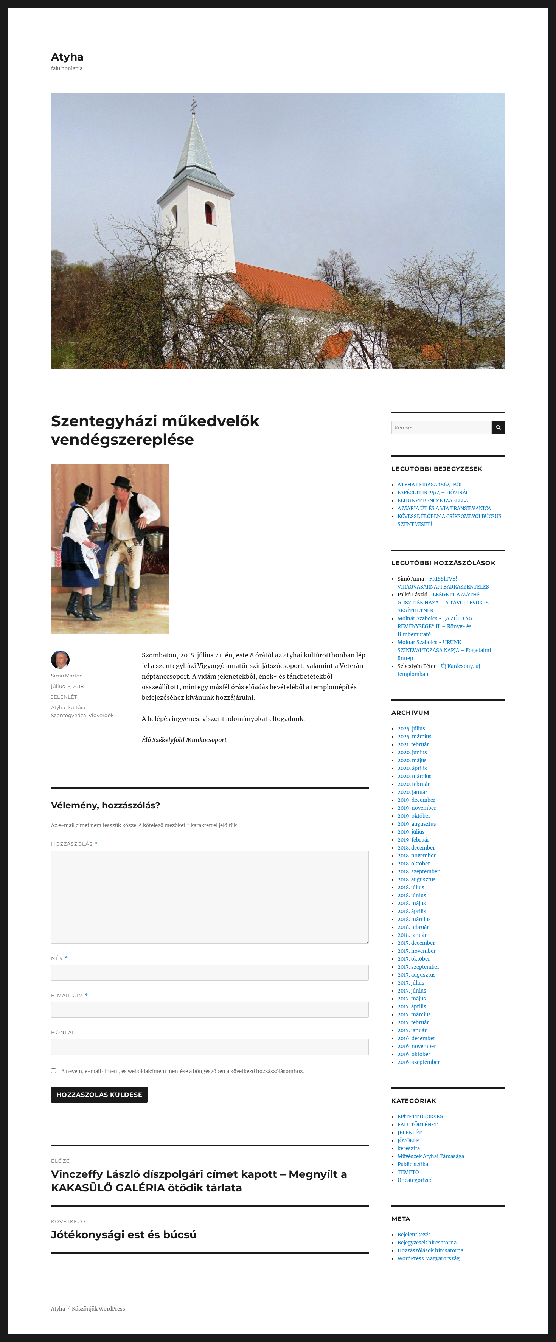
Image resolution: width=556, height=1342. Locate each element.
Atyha (67, 56)
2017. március (414, 1014)
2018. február (413, 927)
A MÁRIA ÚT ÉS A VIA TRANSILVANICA (444, 508)
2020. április (412, 768)
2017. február (413, 1022)
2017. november (417, 951)
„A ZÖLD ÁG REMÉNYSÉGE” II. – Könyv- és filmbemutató (435, 626)
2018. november (417, 856)
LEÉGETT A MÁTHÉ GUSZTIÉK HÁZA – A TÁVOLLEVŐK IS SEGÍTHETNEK (443, 603)
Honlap (63, 1032)
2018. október (414, 863)
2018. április (412, 911)
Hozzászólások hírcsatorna (430, 1250)
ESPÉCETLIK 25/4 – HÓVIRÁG (434, 492)
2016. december (416, 1038)
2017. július (411, 983)
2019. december (416, 800)
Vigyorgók (101, 715)
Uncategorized (415, 1180)
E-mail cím (69, 995)
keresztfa (409, 1148)
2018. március (414, 919)
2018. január (412, 935)
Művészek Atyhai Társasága (431, 1156)
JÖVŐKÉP (408, 1140)
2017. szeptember (419, 967)
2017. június (412, 991)
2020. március (415, 776)
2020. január (412, 792)
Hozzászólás (74, 844)
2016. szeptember (419, 1062)
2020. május (412, 760)
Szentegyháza (68, 715)
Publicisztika (413, 1164)
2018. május (412, 903)
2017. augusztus (417, 975)
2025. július (411, 728)
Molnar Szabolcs (418, 642)
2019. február (413, 840)
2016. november (417, 1046)
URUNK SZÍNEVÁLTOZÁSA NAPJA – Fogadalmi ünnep (444, 650)
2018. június (412, 895)
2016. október (414, 1054)
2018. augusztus (417, 879)
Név (59, 958)
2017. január (412, 1030)
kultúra (76, 707)
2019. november (417, 808)
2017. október (414, 959)
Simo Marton (67, 676)
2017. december (416, 943)
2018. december (416, 848)
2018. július (411, 887)
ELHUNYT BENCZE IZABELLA (433, 500)
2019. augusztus (417, 824)
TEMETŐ (408, 1172)
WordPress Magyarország (429, 1258)
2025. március (415, 736)
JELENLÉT (64, 697)
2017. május (412, 999)
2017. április (412, 1006)
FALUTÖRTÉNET (418, 1124)
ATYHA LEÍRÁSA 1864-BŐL (430, 485)
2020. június (412, 752)
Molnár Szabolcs (418, 618)
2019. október (414, 816)
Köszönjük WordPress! (99, 1309)
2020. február (414, 784)
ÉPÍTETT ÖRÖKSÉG (420, 1117)
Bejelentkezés (414, 1235)
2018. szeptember (419, 871)
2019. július (411, 832)
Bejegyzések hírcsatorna (427, 1242)
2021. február (413, 744)
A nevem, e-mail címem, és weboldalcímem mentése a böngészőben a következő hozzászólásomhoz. (182, 1071)
